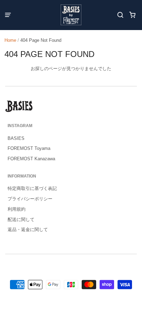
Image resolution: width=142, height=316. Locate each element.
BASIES (16, 138)
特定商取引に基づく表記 (32, 188)
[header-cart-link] (132, 15)
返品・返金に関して (28, 229)
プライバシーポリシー (30, 198)
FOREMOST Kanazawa (31, 158)
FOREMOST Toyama (29, 148)
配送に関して (21, 219)
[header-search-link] (120, 15)
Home (10, 40)
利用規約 (17, 209)
